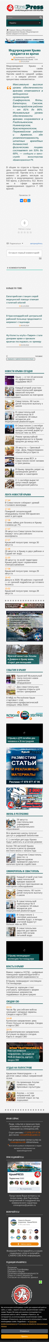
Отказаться (24, 1331)
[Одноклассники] (25, 200)
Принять (24, 1336)
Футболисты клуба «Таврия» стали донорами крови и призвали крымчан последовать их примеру (24, 338)
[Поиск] (41, 17)
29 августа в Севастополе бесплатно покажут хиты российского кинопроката (24, 533)
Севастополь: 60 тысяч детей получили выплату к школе (29, 403)
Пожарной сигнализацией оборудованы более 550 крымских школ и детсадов (22, 513)
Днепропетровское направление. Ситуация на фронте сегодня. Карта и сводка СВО (22, 1034)
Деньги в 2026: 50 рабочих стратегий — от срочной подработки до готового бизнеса (24, 582)
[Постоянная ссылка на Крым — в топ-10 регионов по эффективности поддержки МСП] (9, 384)
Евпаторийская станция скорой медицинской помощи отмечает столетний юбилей (22, 299)
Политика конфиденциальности (23, 1273)
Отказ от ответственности (20, 1275)
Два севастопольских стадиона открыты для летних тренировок (28, 689)
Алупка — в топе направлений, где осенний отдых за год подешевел (28, 1096)
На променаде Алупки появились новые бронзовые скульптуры (28, 1084)
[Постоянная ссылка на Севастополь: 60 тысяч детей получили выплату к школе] (9, 408)
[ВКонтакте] (21, 200)
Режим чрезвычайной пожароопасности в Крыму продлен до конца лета (29, 439)
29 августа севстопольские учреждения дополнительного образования (20, 824)
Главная (12, 30)
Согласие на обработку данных (23, 1277)
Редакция (12, 1267)
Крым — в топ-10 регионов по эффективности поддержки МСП (29, 379)
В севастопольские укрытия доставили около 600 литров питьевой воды (27, 932)
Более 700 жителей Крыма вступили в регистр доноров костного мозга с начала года (21, 848)
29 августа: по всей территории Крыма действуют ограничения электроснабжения (21, 562)
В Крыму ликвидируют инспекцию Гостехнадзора (23, 982)
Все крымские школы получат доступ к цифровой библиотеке (22, 834)
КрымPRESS (30, 57)
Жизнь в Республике (23, 30)
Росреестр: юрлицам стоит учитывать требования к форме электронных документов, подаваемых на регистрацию (22, 952)
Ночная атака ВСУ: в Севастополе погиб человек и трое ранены (29, 460)
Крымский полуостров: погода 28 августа (22, 592)
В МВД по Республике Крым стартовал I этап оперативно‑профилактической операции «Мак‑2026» (22, 701)
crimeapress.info (18, 1142)
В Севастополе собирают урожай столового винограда (22, 503)
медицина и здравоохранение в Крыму (21, 359)
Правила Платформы (18, 1269)
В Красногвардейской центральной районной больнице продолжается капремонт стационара (24, 319)
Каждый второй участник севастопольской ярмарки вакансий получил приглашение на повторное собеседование (24, 392)
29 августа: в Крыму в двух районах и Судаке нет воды (24, 552)
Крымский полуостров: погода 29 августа (22, 572)
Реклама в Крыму (16, 1271)
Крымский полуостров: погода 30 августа (22, 543)
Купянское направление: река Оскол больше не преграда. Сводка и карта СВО (24, 1023)
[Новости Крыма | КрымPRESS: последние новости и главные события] (25, 11)
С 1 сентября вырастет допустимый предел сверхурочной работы (27, 482)
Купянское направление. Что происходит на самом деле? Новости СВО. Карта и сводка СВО (22, 1055)
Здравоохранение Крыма (15, 32)
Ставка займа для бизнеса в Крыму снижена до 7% (23, 523)
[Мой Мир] (28, 200)
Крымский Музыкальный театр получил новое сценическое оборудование (29, 679)
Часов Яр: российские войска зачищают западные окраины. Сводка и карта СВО (21, 1012)
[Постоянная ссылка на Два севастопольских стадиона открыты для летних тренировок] (10, 694)
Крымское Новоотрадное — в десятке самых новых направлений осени (24, 1075)
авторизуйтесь (36, 243)
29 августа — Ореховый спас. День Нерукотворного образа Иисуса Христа (29, 450)
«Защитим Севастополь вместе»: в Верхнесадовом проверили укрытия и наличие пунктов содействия (23, 859)
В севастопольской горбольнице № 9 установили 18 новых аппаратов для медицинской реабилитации (21, 417)
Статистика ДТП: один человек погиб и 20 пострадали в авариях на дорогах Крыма (20, 736)
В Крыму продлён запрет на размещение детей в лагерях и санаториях (29, 471)
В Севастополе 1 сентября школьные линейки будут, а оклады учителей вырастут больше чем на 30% (29, 429)
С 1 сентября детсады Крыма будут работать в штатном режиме (24, 840)
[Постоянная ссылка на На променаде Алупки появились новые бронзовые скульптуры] (10, 1089)
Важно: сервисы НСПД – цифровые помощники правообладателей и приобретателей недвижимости (24, 974)
